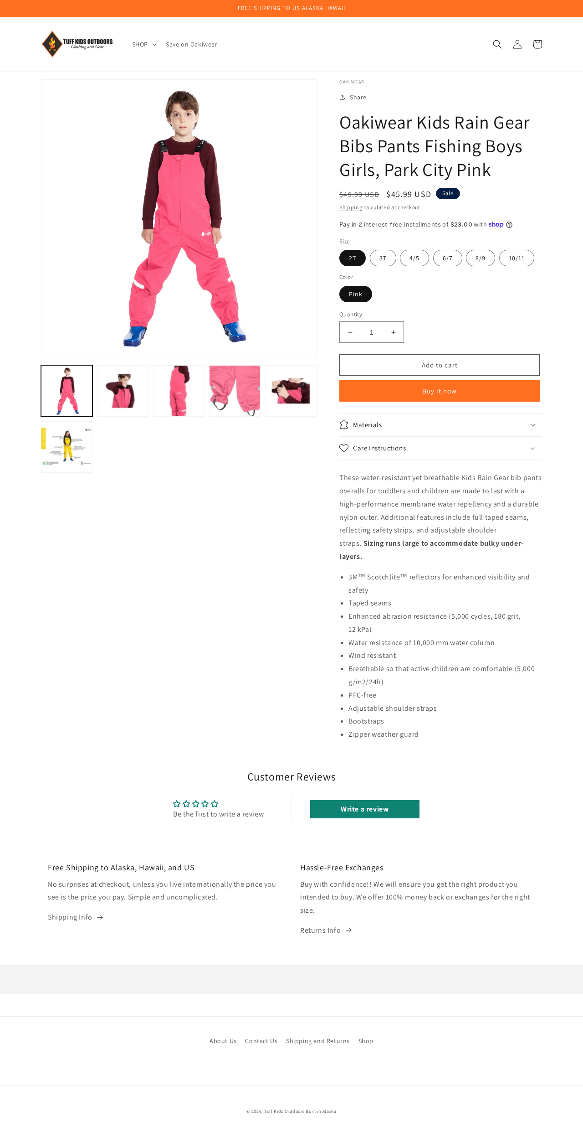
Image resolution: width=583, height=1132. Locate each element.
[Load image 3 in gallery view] (179, 391)
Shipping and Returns (318, 1041)
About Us (223, 1041)
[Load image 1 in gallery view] (66, 391)
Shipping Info (70, 917)
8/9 (481, 258)
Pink (356, 294)
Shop (365, 1041)
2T (352, 258)
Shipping (351, 207)
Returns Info (320, 930)
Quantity (350, 314)
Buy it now (439, 391)
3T (383, 258)
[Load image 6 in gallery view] (66, 447)
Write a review (365, 809)
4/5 (414, 258)
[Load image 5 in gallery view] (291, 391)
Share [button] (358, 97)
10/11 (517, 258)
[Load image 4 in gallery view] (235, 391)
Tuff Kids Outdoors (284, 1111)
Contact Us (261, 1041)
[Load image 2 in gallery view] (122, 391)
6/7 (448, 258)
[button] (143, 44)
